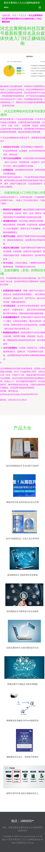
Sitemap (30, 843)
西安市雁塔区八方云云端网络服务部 (24, 839)
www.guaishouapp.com (29, 836)
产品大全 (22, 15)
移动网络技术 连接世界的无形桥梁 (22, 575)
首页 (14, 15)
